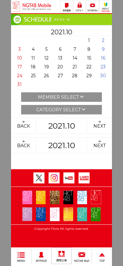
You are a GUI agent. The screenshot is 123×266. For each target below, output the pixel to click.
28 (75, 75)
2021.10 (61, 125)
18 (33, 67)
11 (33, 58)
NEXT (99, 126)
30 (103, 75)
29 (89, 75)
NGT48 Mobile (37, 7)
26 (46, 75)
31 (19, 84)
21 (75, 67)
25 (33, 75)
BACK (23, 126)
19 (46, 67)
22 (88, 67)
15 (89, 58)
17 (19, 67)
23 (103, 67)
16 (103, 58)
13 (60, 58)
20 (60, 67)
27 (60, 75)
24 (19, 75)
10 (19, 58)
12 (46, 58)
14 (75, 58)
